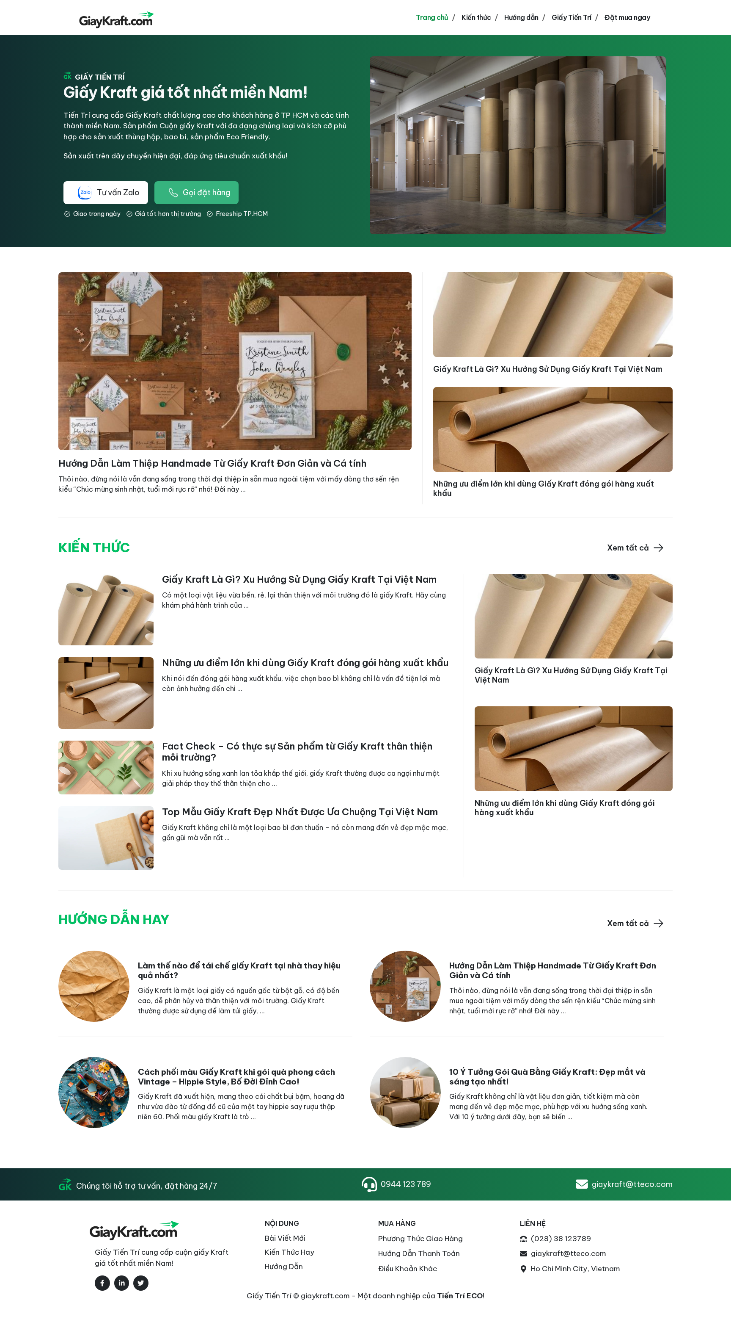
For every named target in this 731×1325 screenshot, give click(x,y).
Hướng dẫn (521, 17)
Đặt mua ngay (627, 17)
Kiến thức (476, 17)
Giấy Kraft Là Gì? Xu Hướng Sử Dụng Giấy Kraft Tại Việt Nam (547, 369)
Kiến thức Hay (289, 1252)
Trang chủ (432, 17)
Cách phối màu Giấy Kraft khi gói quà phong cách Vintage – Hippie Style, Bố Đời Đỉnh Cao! (236, 1077)
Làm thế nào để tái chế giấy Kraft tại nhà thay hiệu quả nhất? (239, 970)
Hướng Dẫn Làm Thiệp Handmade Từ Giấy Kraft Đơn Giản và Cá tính (212, 463)
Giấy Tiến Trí (571, 17)
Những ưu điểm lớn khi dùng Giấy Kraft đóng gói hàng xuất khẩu (543, 488)
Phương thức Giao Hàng (420, 1238)
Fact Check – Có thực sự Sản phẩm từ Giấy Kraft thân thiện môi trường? (297, 751)
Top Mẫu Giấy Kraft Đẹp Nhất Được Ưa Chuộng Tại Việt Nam (300, 812)
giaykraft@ (550, 1253)
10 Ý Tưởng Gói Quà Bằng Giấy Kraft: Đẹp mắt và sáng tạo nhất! (547, 1077)
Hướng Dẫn (284, 1266)
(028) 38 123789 (561, 1238)
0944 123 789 (406, 1184)
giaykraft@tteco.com (632, 1184)
